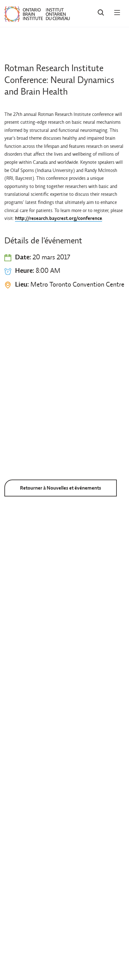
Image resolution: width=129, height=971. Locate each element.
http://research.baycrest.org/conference (58, 218)
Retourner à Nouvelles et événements (60, 488)
